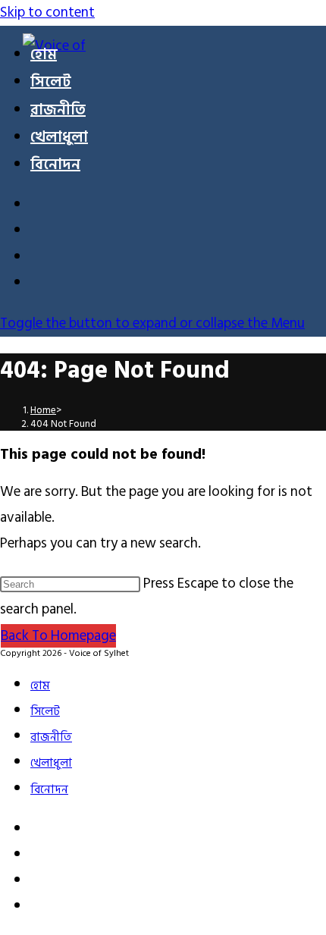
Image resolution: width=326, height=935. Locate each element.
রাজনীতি (51, 737)
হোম (40, 685)
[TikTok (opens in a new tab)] (39, 284)
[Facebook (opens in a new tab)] (39, 206)
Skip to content (47, 12)
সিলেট (45, 711)
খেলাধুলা (51, 763)
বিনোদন (49, 789)
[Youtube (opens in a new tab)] (39, 259)
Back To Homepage (58, 636)
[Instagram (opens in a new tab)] (39, 232)
